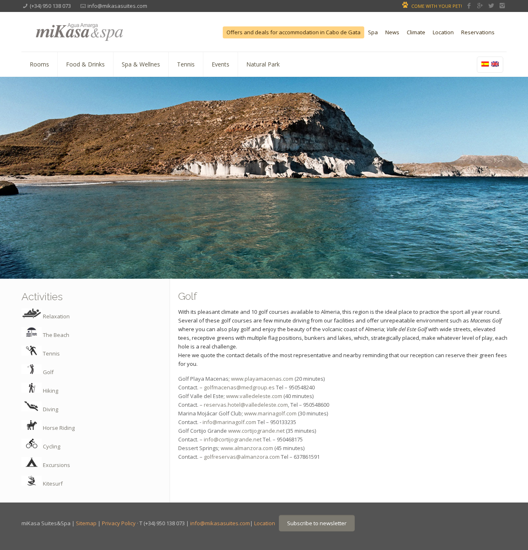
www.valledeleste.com (254, 396)
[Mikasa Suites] (100, 30)
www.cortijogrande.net (256, 430)
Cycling (51, 446)
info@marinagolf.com (228, 422)
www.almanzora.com (247, 448)
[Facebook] (468, 5)
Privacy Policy (119, 523)
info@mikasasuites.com (117, 5)
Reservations (478, 32)
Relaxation (56, 316)
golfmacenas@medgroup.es (239, 387)
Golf (48, 372)
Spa (373, 32)
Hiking (50, 390)
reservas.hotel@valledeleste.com (246, 404)
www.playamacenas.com (262, 378)
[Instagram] (502, 5)
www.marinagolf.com (270, 413)
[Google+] (480, 5)
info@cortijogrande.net (233, 439)
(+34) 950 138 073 (50, 5)
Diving (50, 409)
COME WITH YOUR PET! (436, 6)
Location (443, 32)
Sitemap (86, 523)
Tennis (51, 353)
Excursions (56, 465)
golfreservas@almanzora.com (242, 456)
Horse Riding (58, 427)
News (392, 32)
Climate (416, 32)
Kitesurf (52, 483)
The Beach (55, 335)
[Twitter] (491, 5)
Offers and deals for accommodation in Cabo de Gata (293, 32)
